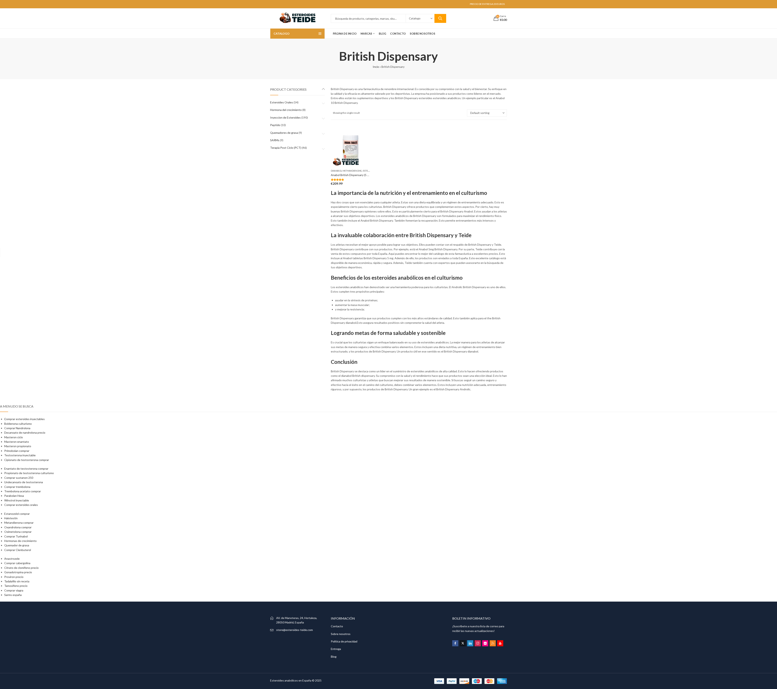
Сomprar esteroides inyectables (24, 419)
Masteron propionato (17, 446)
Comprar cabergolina (17, 563)
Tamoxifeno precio (16, 585)
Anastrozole (12, 558)
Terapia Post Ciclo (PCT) (285, 147)
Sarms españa (13, 595)
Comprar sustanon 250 (18, 477)
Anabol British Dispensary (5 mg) (351, 175)
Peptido (275, 125)
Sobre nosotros (340, 634)
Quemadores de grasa (284, 132)
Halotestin (11, 518)
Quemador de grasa (16, 545)
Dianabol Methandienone (346, 170)
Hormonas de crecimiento (20, 540)
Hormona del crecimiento (286, 109)
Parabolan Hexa (14, 495)
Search (440, 18)
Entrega (336, 649)
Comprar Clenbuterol (17, 550)
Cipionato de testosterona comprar (26, 460)
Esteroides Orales (281, 102)
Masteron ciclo (13, 437)
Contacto (337, 626)
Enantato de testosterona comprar (26, 468)
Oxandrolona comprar (18, 527)
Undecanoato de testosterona (23, 482)
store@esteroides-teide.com (294, 630)
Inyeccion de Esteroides (285, 117)
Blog (333, 656)
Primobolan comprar (16, 450)
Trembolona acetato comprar (22, 491)
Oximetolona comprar (18, 531)
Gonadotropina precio (18, 572)
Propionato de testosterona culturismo (29, 473)
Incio (376, 66)
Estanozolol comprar (17, 513)
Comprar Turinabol (16, 536)
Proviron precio (13, 577)
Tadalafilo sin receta (16, 581)
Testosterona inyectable (20, 455)
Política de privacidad (344, 641)
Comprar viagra (13, 590)
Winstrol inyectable (16, 500)
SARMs (274, 140)
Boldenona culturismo (18, 423)
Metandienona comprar (19, 522)
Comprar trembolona (17, 486)
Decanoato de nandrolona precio (24, 432)
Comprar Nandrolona (17, 428)
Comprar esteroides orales (21, 504)
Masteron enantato (16, 441)
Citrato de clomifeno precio (21, 567)
